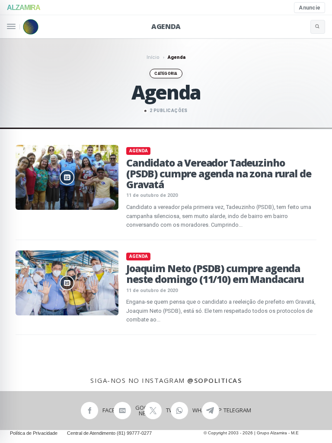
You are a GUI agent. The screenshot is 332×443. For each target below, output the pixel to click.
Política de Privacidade (33, 433)
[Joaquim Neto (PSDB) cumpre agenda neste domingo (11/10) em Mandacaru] (67, 282)
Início (153, 57)
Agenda (166, 26)
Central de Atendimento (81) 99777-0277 (109, 433)
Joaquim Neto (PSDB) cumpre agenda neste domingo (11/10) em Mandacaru (215, 273)
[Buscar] (317, 27)
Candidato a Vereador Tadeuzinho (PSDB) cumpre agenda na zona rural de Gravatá (218, 173)
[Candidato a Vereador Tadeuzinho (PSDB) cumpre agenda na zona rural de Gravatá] (67, 177)
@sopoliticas (214, 380)
